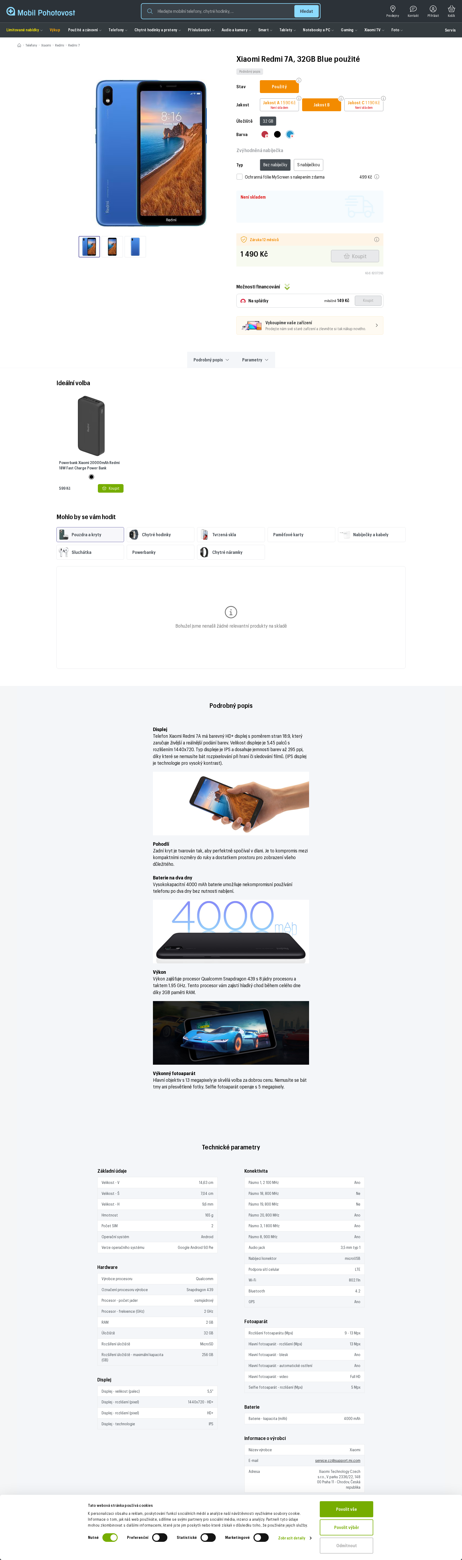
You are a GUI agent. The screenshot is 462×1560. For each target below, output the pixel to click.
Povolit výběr (346, 1527)
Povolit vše (346, 1509)
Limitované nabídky (22, 30)
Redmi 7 (74, 45)
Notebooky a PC (316, 30)
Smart (263, 30)
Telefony (116, 30)
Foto (395, 30)
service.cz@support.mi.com (337, 1460)
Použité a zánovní (83, 30)
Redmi (59, 45)
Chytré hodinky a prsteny (155, 30)
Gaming (347, 30)
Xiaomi (46, 45)
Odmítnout (346, 1545)
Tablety (285, 30)
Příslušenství (199, 30)
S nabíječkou (308, 164)
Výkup (55, 30)
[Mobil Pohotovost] (40, 11)
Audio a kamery (235, 30)
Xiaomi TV (372, 30)
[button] (231, 11)
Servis (450, 30)
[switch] (159, 1537)
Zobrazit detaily (291, 1538)
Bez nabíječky (275, 164)
